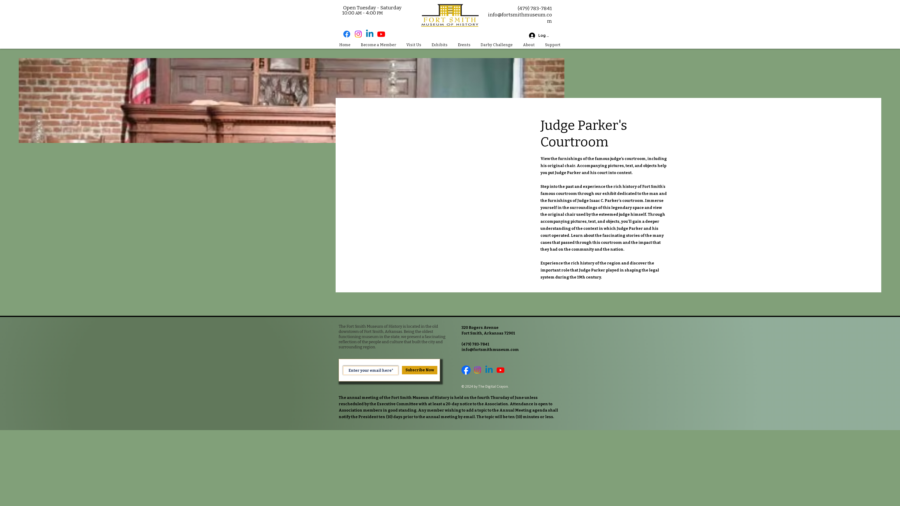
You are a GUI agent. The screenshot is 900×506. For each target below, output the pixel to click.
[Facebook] (346, 34)
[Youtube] (381, 34)
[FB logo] (466, 370)
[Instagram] (358, 34)
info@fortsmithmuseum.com (490, 349)
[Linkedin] (369, 34)
